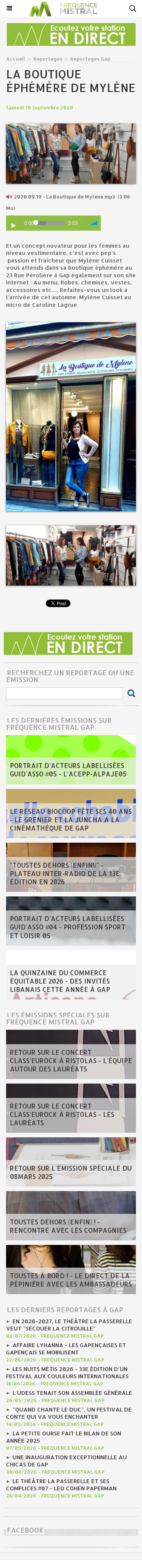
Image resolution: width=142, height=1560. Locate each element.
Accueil (15, 59)
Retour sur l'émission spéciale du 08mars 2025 (71, 1172)
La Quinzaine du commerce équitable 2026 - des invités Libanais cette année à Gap (60, 980)
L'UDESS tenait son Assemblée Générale (72, 1392)
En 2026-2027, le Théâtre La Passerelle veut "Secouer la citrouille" (69, 1325)
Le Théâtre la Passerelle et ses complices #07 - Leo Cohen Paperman (61, 1484)
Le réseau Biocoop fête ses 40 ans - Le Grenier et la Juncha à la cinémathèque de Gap (71, 819)
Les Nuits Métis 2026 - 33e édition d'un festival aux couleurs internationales (67, 1372)
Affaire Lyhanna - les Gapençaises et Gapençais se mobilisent (66, 1348)
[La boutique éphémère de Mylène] (71, 126)
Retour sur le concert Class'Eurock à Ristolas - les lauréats (62, 1114)
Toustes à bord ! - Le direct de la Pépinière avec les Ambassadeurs (71, 1279)
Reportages (47, 59)
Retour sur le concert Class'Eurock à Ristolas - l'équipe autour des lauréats (71, 1060)
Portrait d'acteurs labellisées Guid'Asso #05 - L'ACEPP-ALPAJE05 (68, 769)
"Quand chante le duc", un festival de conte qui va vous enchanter (69, 1413)
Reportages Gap (90, 59)
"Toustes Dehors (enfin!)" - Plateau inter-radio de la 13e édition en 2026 (65, 873)
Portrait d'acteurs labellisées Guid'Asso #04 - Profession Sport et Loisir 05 (67, 927)
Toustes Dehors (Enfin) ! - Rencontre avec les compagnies (68, 1226)
